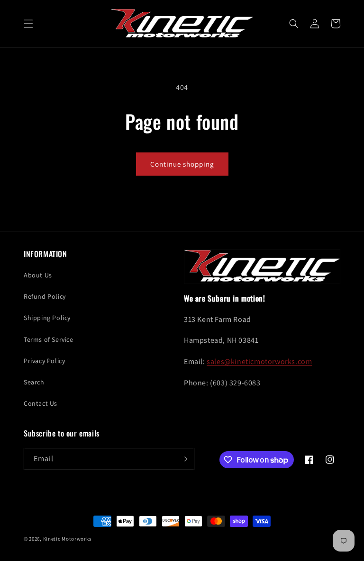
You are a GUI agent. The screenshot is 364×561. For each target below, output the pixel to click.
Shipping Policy (47, 317)
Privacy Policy (44, 360)
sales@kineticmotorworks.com (259, 361)
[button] (28, 23)
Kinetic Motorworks (67, 538)
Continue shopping (182, 164)
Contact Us (40, 403)
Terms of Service (48, 339)
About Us (38, 275)
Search (34, 382)
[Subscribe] (183, 459)
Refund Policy (45, 296)
